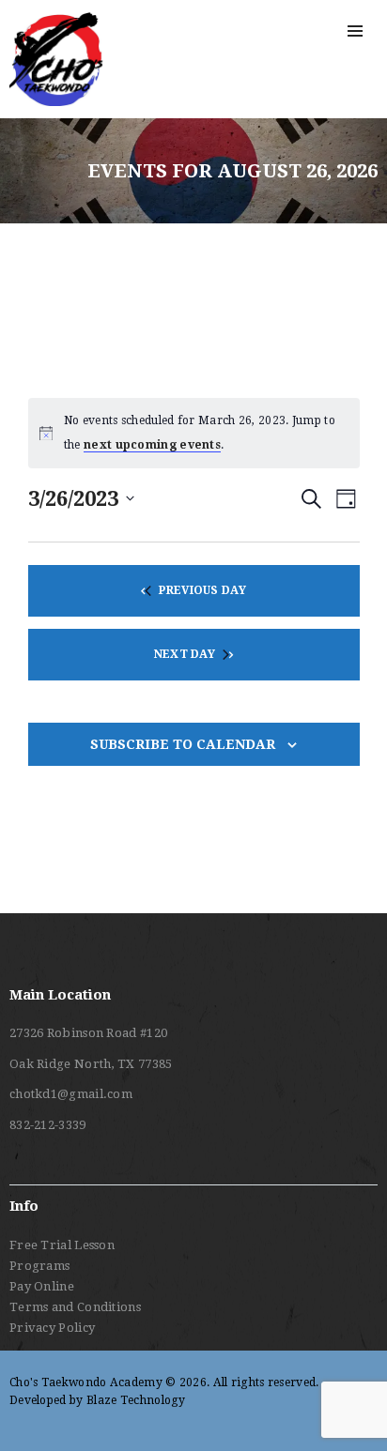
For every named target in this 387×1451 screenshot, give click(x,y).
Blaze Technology (136, 1400)
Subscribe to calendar (182, 744)
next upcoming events (152, 444)
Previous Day (202, 590)
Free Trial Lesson (62, 1245)
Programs (39, 1266)
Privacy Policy (52, 1328)
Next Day (184, 654)
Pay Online (41, 1286)
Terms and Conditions (75, 1307)
